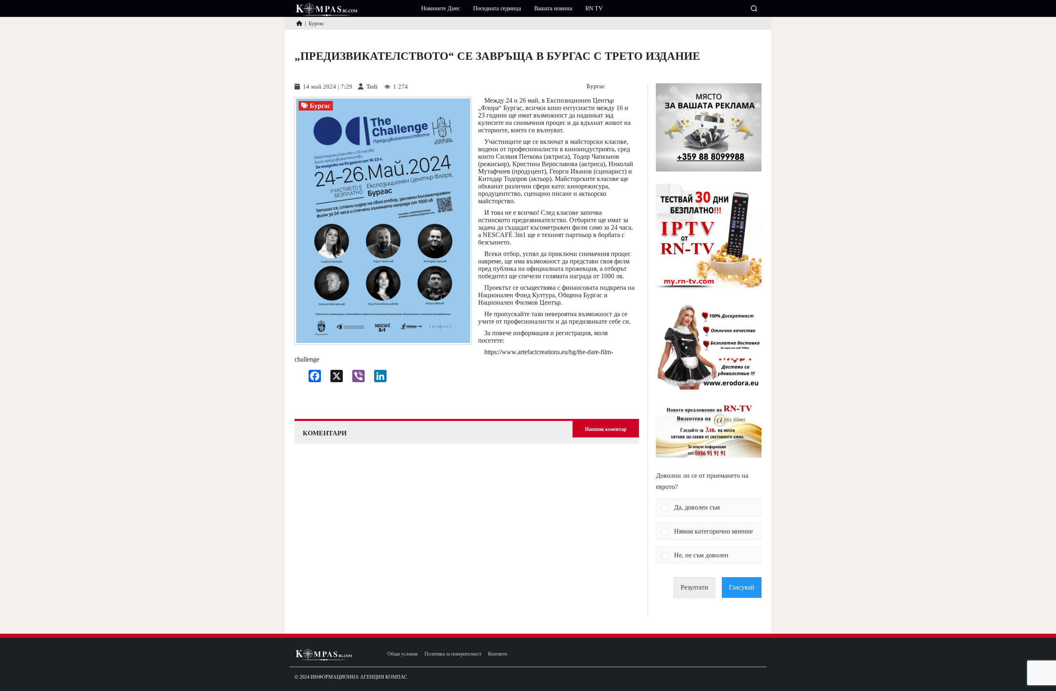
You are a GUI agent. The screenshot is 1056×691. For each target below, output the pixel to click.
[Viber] (355, 378)
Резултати (694, 587)
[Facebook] (312, 378)
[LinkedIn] (377, 378)
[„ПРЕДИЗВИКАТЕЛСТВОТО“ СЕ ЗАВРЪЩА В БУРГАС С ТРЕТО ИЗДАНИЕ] (383, 221)
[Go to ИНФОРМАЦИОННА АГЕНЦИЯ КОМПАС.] (299, 23)
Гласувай (741, 587)
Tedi (371, 87)
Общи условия (402, 654)
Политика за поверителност (452, 654)
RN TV (594, 8)
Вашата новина (553, 8)
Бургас (596, 86)
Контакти (497, 654)
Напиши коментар (606, 429)
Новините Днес (440, 8)
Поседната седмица (497, 8)
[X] (333, 378)
